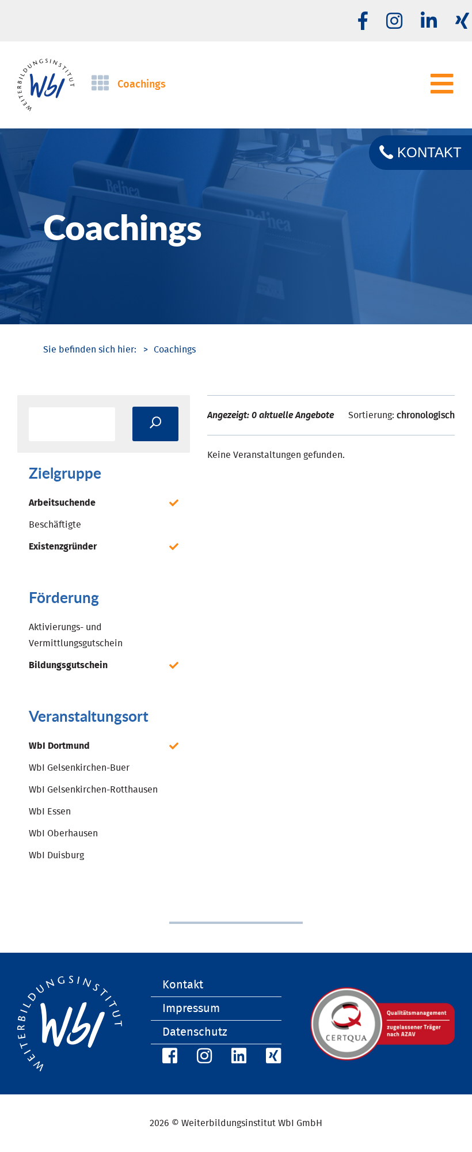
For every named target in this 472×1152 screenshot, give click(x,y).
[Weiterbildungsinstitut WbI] (89, 349)
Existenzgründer (63, 546)
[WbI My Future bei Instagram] (394, 22)
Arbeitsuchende (62, 502)
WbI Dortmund (59, 746)
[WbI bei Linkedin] (429, 22)
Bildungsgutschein (68, 665)
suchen (155, 424)
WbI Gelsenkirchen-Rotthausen (93, 789)
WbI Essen (50, 811)
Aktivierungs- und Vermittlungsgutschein (76, 635)
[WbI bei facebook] (363, 22)
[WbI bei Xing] (271, 1057)
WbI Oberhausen (63, 833)
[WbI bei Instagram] (202, 1057)
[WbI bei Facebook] (168, 1057)
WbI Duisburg (56, 855)
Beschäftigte (55, 524)
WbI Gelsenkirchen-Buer (79, 767)
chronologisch (426, 415)
